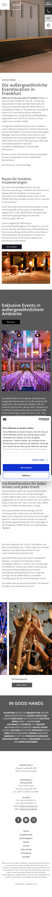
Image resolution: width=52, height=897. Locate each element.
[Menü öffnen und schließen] (5, 4)
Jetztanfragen (48, 3)
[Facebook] (18, 820)
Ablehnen (26, 475)
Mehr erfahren (13, 685)
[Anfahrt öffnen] (48, 25)
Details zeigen (39, 460)
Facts (48, 18)
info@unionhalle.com (28, 806)
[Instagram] (33, 820)
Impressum (19, 884)
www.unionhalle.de (28, 809)
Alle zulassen (26, 467)
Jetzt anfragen (12, 247)
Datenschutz (31, 884)
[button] (49, 646)
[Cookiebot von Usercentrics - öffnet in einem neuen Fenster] (38, 419)
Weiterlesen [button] (11, 322)
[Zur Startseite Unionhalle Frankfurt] (16, 5)
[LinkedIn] (26, 820)
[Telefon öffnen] (48, 11)
